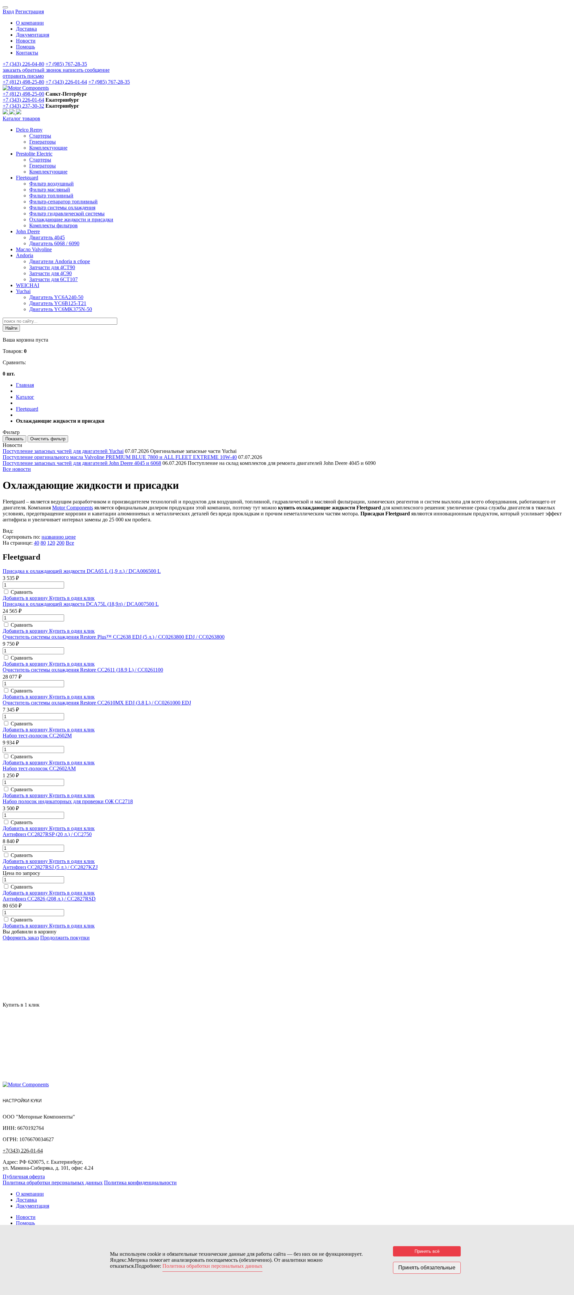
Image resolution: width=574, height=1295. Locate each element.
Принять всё (427, 1251)
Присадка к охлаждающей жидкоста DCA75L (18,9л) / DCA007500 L (81, 604)
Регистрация (29, 11)
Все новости (17, 469)
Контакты (27, 52)
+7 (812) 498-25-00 (23, 94)
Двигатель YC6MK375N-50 (60, 309)
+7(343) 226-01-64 (23, 1150)
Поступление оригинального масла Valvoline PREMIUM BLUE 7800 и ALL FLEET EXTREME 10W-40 (120, 457)
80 (43, 543)
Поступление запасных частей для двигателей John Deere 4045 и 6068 (82, 463)
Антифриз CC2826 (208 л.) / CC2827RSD (49, 899)
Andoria (24, 255)
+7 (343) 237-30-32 (23, 106)
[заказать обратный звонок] (6, 112)
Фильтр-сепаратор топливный (63, 201)
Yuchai (23, 291)
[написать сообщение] (12, 112)
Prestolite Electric (34, 154)
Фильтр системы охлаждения (62, 207)
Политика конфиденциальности (140, 1182)
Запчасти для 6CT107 (53, 279)
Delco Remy (29, 130)
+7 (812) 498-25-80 (23, 82)
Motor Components (72, 507)
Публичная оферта (24, 1176)
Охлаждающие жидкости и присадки (71, 219)
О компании (30, 23)
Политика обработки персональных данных (53, 1182)
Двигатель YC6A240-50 (56, 297)
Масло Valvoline (34, 249)
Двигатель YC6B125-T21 (57, 303)
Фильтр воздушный (51, 183)
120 (51, 543)
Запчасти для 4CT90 (52, 267)
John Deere (28, 231)
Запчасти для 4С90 (50, 273)
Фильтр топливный (51, 195)
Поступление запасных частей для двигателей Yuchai (63, 451)
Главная (25, 385)
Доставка (26, 29)
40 (36, 543)
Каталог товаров (21, 118)
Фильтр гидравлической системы (67, 213)
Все (70, 543)
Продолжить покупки (65, 937)
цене (70, 537)
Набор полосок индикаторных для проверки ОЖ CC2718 (68, 801)
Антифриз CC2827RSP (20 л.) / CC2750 (47, 834)
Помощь (25, 47)
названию (53, 537)
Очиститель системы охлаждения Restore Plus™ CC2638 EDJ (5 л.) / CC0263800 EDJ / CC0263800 (114, 637)
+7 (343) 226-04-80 (23, 64)
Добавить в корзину (26, 598)
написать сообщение (86, 70)
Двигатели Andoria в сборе (59, 261)
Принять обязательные (426, 1267)
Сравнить (22, 592)
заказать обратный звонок (33, 70)
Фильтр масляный (49, 189)
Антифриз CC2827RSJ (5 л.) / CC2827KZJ (50, 867)
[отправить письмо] (18, 112)
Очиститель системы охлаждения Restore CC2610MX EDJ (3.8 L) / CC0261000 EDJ (97, 702)
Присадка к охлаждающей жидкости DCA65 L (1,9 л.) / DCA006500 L (82, 571)
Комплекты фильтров (53, 225)
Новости (26, 41)
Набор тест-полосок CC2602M (37, 735)
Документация (32, 35)
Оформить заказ (21, 937)
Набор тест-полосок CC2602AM (39, 768)
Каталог (25, 397)
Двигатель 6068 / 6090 (54, 243)
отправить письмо (23, 76)
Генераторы (42, 142)
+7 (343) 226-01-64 (66, 82)
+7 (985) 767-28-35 (66, 64)
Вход (8, 11)
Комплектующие (48, 148)
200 (60, 543)
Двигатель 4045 (47, 237)
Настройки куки (22, 1100)
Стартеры (40, 136)
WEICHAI (27, 285)
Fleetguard (27, 177)
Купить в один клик (72, 598)
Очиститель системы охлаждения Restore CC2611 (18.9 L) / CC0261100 (83, 670)
